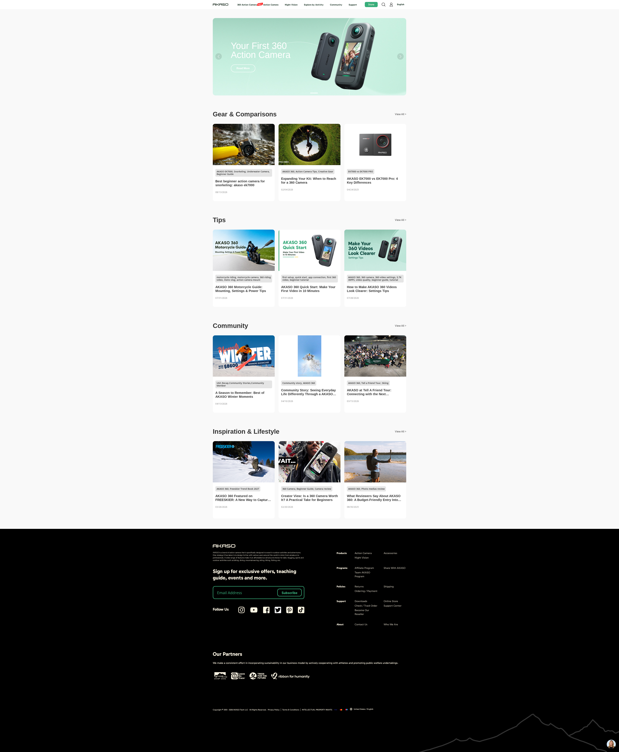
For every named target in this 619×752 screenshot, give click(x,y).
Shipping (389, 586)
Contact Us (361, 624)
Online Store (391, 601)
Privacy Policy (274, 710)
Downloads (361, 601)
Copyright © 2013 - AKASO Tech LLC (230, 710)
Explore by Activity (314, 4)
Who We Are (391, 624)
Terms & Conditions (290, 710)
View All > (400, 114)
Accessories (390, 553)
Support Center (393, 605)
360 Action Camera (247, 4)
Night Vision (291, 4)
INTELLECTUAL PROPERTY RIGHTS (317, 710)
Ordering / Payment (366, 591)
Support (353, 4)
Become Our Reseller (362, 612)
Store (371, 4)
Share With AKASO (394, 567)
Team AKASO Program (362, 574)
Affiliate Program (364, 567)
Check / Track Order (366, 605)
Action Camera (270, 4)
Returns (359, 586)
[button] (218, 56)
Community (336, 4)
